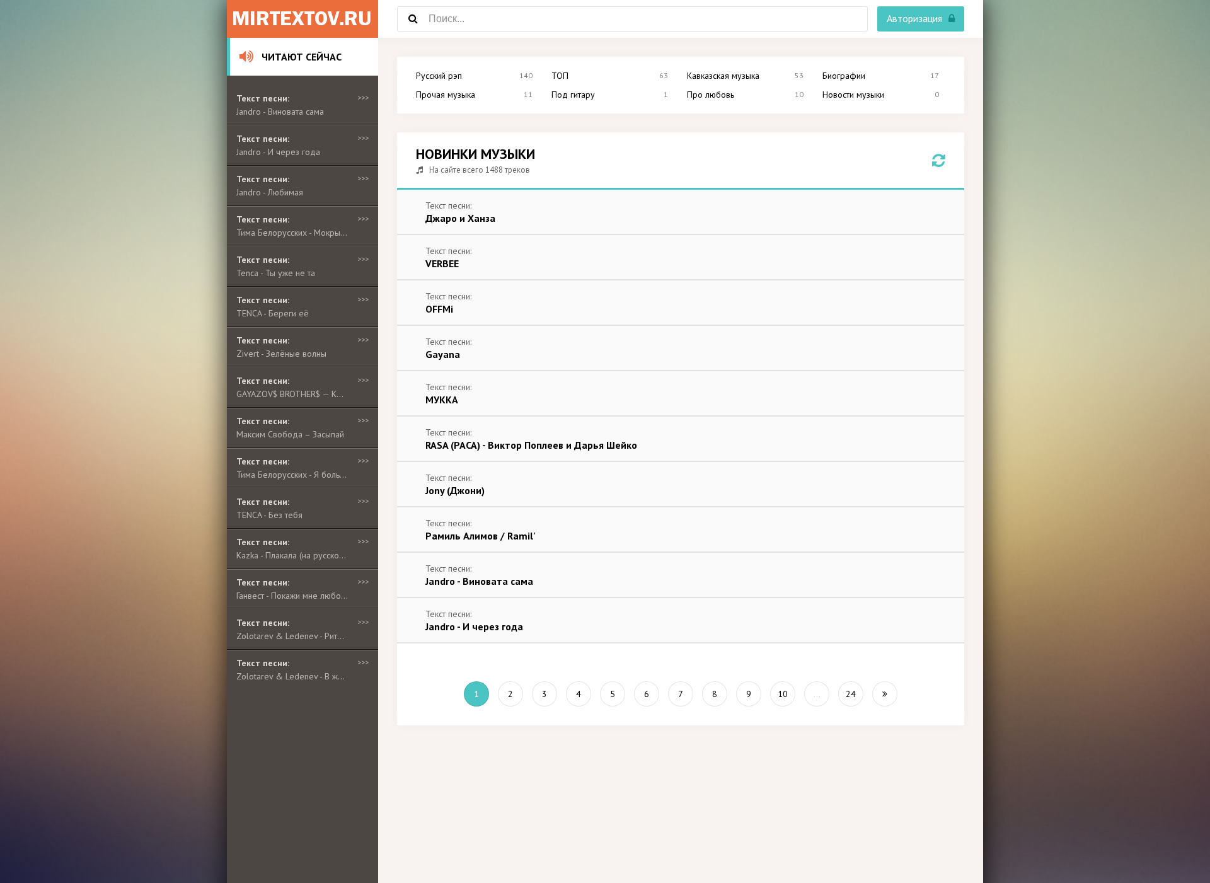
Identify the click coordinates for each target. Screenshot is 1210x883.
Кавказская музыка (723, 75)
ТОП (559, 75)
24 (851, 694)
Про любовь (710, 94)
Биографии (843, 75)
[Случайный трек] (938, 160)
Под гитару (573, 94)
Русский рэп (439, 75)
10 (783, 694)
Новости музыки (853, 94)
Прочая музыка (445, 94)
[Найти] (413, 19)
